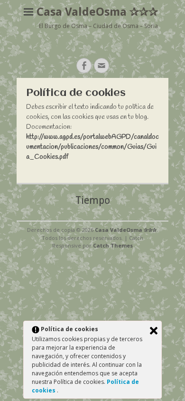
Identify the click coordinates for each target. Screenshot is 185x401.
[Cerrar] (153, 330)
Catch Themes (113, 245)
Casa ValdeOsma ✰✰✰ (97, 12)
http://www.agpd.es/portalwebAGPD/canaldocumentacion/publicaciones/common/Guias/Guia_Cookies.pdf (92, 147)
